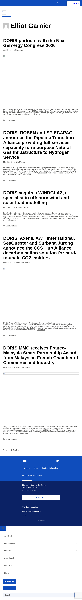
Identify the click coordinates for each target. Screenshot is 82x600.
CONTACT (10, 588)
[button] (59, 3)
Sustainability (10, 558)
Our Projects (9, 566)
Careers (27, 468)
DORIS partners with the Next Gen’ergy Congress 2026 (34, 43)
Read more (35, 114)
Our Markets (9, 543)
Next (16, 450)
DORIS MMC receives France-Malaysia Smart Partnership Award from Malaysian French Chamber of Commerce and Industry (40, 355)
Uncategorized (11, 120)
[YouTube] (24, 461)
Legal (36, 468)
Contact (63, 3)
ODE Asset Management (31, 511)
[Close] (3, 528)
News (6, 573)
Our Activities (9, 551)
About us (8, 536)
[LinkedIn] (58, 461)
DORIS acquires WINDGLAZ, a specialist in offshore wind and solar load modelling (36, 197)
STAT (24, 515)
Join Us (75, 4)
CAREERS (9, 582)
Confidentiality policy (50, 468)
